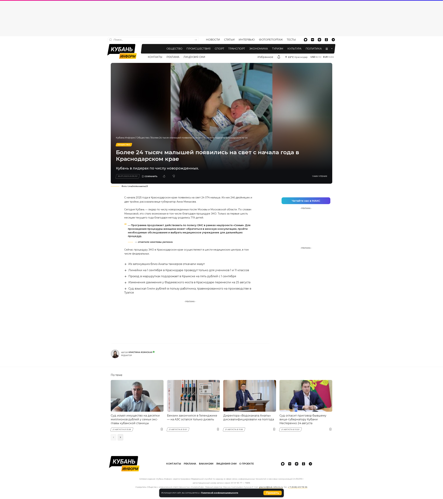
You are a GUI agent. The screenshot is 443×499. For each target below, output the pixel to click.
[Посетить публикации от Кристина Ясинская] (115, 353)
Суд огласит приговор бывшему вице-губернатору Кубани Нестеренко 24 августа (302, 419)
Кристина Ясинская (140, 352)
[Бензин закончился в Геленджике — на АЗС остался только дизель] (193, 396)
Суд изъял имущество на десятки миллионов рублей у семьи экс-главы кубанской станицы (135, 419)
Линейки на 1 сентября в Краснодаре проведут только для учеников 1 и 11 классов (188, 270)
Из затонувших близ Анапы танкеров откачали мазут (166, 264)
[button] (272, 493)
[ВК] (312, 39)
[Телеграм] (333, 39)
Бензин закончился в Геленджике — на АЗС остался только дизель (192, 417)
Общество (143, 137)
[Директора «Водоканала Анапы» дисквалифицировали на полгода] (249, 396)
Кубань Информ (125, 137)
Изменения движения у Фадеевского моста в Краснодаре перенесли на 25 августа (189, 282)
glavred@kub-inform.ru (271, 487)
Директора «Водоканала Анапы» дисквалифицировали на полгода (248, 417)
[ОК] (326, 39)
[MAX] (305, 39)
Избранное (265, 57)
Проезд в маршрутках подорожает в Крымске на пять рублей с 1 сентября (182, 276)
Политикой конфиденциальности (219, 493)
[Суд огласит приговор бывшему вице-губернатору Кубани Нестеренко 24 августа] (305, 396)
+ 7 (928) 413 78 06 (297, 487)
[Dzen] (319, 39)
